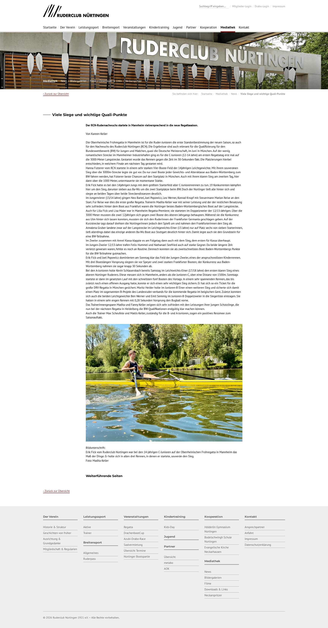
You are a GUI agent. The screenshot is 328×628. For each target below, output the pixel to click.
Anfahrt (249, 533)
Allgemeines (90, 553)
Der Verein (67, 27)
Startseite (50, 27)
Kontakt (244, 27)
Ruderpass (89, 559)
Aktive (87, 527)
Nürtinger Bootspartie (137, 556)
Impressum (279, 6)
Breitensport (111, 27)
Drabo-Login (262, 6)
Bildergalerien (78, 81)
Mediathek (228, 27)
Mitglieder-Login (242, 6)
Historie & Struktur (54, 527)
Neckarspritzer (133, 81)
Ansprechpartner (255, 527)
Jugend (177, 27)
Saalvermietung (133, 545)
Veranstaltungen (134, 27)
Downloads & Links (110, 81)
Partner (191, 27)
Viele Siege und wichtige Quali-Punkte (262, 94)
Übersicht (170, 557)
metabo (168, 563)
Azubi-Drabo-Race (135, 539)
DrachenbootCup (134, 533)
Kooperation (208, 27)
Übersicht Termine (135, 550)
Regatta (128, 527)
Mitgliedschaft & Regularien (60, 549)
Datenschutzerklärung (258, 545)
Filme (93, 81)
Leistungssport (89, 27)
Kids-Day (169, 527)
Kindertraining (159, 27)
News (64, 81)
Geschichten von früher (57, 533)
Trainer (87, 533)
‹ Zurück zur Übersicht (56, 94)
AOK (166, 568)
